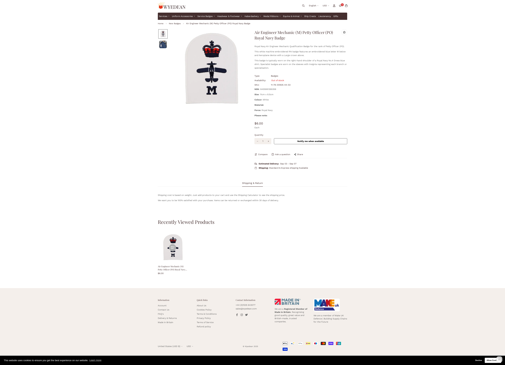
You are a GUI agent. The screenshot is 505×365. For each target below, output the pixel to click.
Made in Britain (165, 322)
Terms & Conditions (207, 314)
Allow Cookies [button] (493, 360)
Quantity (258, 135)
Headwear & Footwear (228, 16)
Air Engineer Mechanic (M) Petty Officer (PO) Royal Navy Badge (171, 268)
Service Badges (205, 16)
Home (160, 23)
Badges (274, 76)
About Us (201, 305)
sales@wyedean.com (246, 308)
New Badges (175, 23)
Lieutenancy (324, 16)
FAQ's (161, 314)
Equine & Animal (291, 16)
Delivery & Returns (167, 318)
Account (162, 305)
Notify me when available (310, 141)
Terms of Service (205, 322)
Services (163, 16)
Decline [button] (478, 360)
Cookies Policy (204, 309)
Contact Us (163, 309)
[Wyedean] (171, 5)
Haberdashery (251, 16)
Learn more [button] (95, 360)
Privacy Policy (204, 318)
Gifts (335, 16)
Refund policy (204, 326)
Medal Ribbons (270, 16)
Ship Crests (310, 16)
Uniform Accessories (182, 16)
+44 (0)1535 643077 (245, 305)
